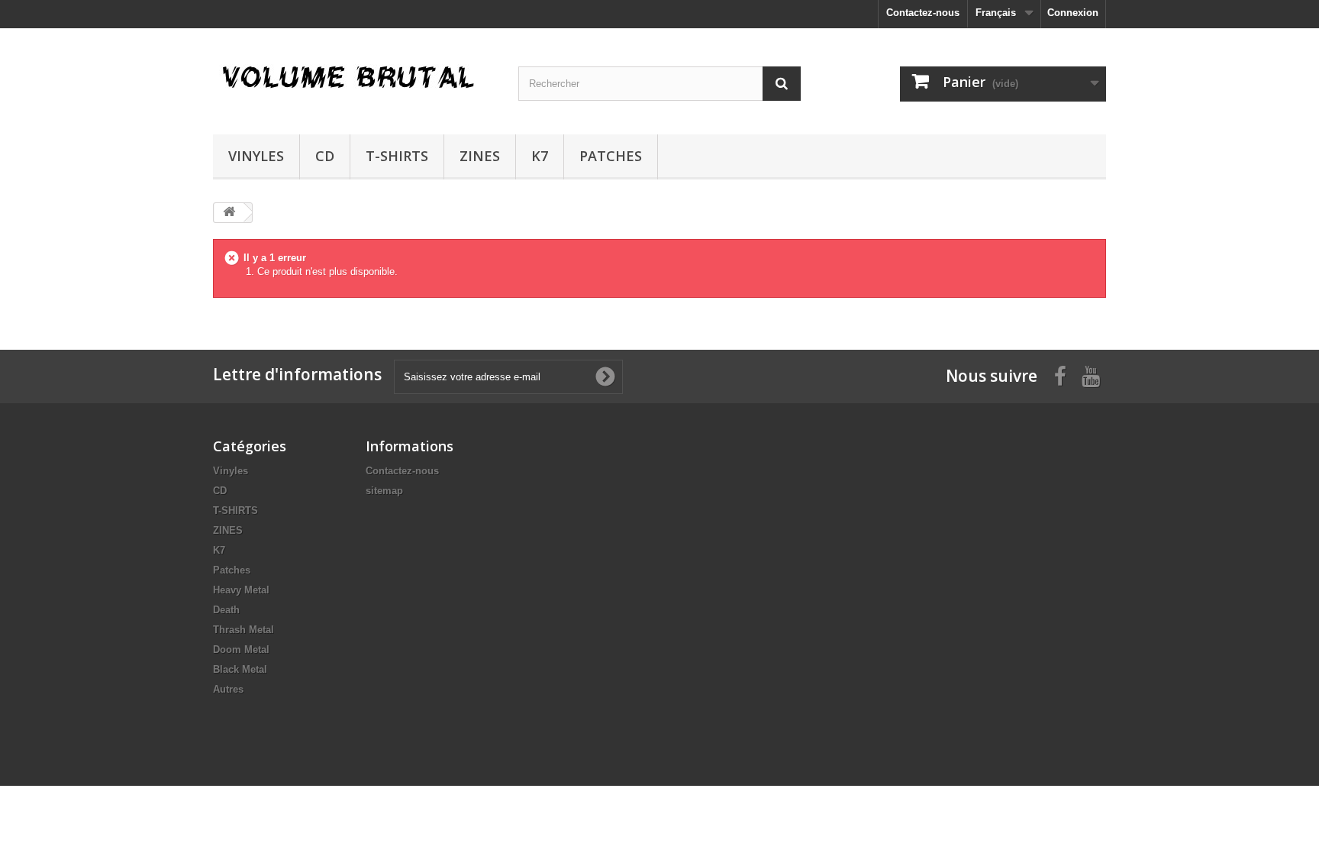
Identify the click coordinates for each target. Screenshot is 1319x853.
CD (324, 156)
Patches (610, 156)
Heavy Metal (241, 590)
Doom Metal (241, 649)
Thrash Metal (243, 629)
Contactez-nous (922, 12)
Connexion (1072, 12)
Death (226, 610)
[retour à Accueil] (228, 212)
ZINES (480, 156)
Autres (228, 689)
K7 (539, 156)
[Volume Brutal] (354, 77)
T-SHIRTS (397, 156)
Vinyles (256, 156)
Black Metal (240, 669)
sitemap (384, 490)
